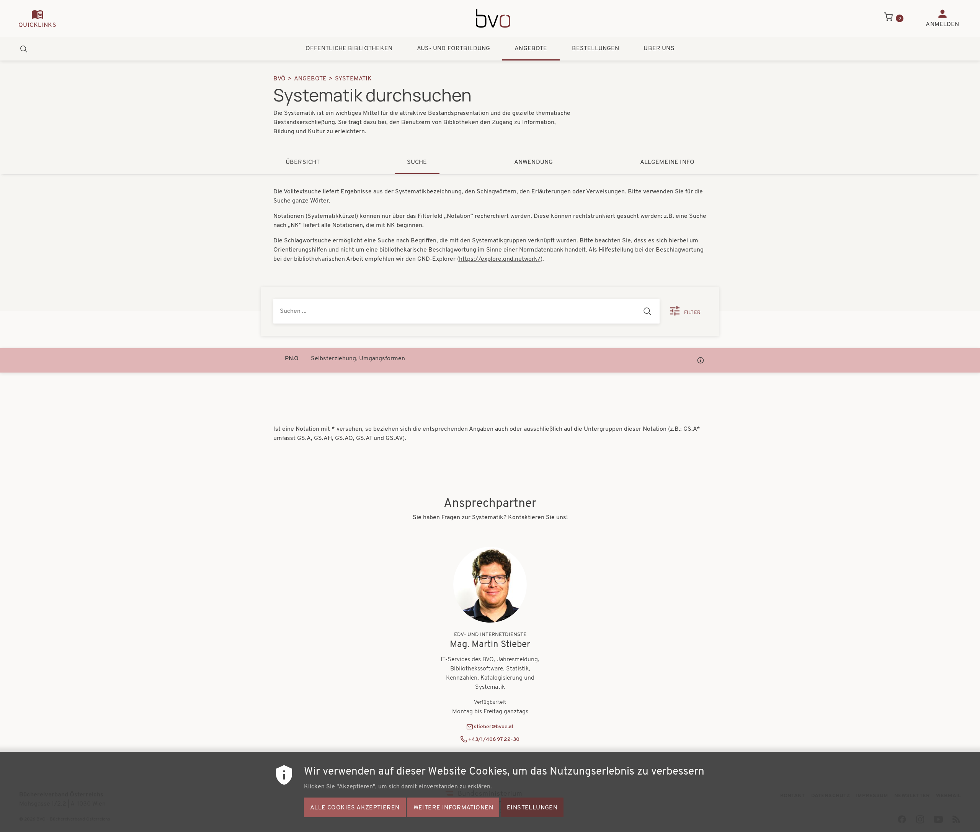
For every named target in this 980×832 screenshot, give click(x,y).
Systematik (353, 79)
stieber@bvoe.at (493, 727)
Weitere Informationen (453, 807)
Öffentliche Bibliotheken (348, 49)
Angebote (530, 49)
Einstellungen (532, 807)
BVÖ (279, 79)
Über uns (659, 49)
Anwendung (533, 162)
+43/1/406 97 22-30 (493, 739)
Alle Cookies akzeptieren (355, 807)
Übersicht (303, 162)
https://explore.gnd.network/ (500, 259)
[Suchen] (647, 311)
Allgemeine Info (667, 162)
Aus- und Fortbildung (453, 49)
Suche (417, 162)
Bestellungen (595, 49)
